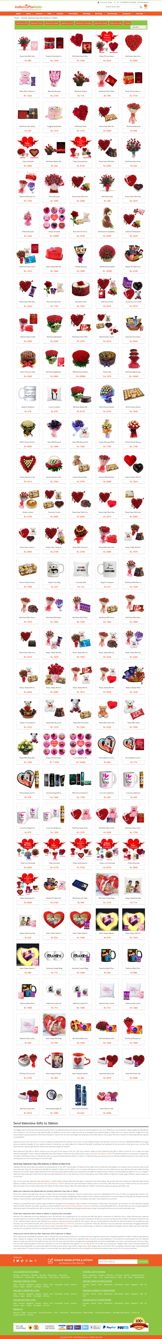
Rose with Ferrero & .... (81, 232)
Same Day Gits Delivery (103, 1313)
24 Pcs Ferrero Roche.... (107, 407)
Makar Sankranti (110, 1277)
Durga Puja (92, 1275)
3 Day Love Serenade (28, 863)
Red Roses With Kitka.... (133, 617)
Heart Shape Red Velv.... (54, 267)
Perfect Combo (28, 512)
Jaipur (23, 1287)
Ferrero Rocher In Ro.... (54, 477)
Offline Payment (76, 1313)
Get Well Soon (18, 1277)
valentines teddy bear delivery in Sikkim (58, 1223)
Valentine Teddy (101, 23)
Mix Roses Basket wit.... (81, 1038)
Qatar (127, 1284)
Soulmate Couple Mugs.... (81, 968)
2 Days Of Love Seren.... (107, 56)
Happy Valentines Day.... (133, 898)
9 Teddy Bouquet (81, 267)
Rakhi (18, 13)
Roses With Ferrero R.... (81, 547)
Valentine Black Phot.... (107, 968)
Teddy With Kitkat (133, 723)
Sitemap (30, 1315)
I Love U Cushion (54, 407)
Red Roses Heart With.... (80, 56)
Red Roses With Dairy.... (54, 617)
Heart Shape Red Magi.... (54, 1038)
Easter (130, 1277)
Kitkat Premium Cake (27, 372)
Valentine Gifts (22, 23)
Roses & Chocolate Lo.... (54, 56)
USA (84, 1287)
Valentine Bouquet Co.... (27, 196)
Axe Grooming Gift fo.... (54, 793)
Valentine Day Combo (27, 337)
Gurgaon (38, 1284)
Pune (51, 1284)
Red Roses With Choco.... (27, 617)
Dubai (100, 1284)
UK (146, 1284)
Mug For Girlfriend (27, 407)
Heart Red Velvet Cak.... (107, 1073)
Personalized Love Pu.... (107, 758)
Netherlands (108, 1284)
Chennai (73, 1284)
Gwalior (29, 1287)
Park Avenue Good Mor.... (81, 1109)
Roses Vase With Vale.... (28, 56)
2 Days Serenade (28, 161)
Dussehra (101, 1275)
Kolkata (16, 1287)
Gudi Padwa (87, 1277)
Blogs (23, 1313)
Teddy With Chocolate (80, 723)
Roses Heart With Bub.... (27, 302)
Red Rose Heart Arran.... (80, 828)
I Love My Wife (81, 582)
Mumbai (22, 1284)
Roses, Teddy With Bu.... (54, 652)
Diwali (85, 1275)
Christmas (118, 1275)
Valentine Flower (51, 23)
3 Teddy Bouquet (28, 232)
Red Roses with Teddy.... (28, 126)
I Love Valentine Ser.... (80, 758)
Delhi (15, 1284)
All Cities (46, 1287)
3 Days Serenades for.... (81, 863)
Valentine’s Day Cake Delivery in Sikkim (50, 1183)
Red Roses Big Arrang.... (133, 372)
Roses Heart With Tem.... (80, 196)
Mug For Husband (107, 582)
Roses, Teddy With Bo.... (133, 547)
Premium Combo (54, 512)
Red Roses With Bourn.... (133, 582)
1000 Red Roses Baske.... (80, 372)
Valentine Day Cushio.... (107, 1003)
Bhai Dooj (110, 1275)
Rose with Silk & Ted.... (54, 302)
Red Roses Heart (81, 126)
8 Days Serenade (54, 232)
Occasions (127, 13)
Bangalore (30, 1284)
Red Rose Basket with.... (107, 1038)
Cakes (28, 13)
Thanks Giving (54, 1277)
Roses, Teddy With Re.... (107, 688)
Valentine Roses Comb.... (27, 267)
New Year (42, 1275)
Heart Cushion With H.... (133, 477)
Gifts (49, 13)
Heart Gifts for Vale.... (107, 1109)
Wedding (86, 13)
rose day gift (87, 1244)
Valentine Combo (107, 302)
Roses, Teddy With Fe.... (28, 688)
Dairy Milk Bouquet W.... (80, 442)
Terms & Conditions (45, 1313)
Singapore (134, 1284)
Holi (125, 1277)
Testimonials (64, 1313)
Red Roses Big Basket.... (54, 372)
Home (17, 18)
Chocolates (73, 13)
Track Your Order (106, 2)
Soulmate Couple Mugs (54, 968)
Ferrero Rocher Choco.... (27, 582)
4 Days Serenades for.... (28, 898)
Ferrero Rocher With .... (81, 477)
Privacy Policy (32, 1313)
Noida (45, 1284)
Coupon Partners (19, 1315)
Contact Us (135, 1313)
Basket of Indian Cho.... (54, 898)
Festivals (139, 13)
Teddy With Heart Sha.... (107, 723)
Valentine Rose (36, 23)
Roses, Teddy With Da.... (133, 652)
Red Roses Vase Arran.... (133, 161)
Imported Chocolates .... (133, 337)
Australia (86, 1284)
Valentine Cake (116, 23)
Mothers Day (52, 1275)
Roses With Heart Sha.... (107, 547)
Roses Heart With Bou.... (107, 161)
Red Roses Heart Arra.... (133, 56)
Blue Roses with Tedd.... (81, 898)
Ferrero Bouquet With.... (107, 442)
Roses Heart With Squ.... (133, 512)
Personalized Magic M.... (54, 1109)
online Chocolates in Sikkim (102, 1154)
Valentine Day (30, 1277)
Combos (60, 13)
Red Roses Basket (81, 91)
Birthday (98, 13)
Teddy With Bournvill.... (54, 723)
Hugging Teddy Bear (54, 126)
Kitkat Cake (107, 372)
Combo (127, 23)
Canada (93, 1284)
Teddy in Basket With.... (134, 688)
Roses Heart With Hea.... (133, 196)
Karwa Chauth (139, 1277)
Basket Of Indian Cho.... (133, 267)
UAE (141, 1284)
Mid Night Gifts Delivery (121, 1313)
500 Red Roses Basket (107, 267)
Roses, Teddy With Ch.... (107, 652)
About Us (16, 1313)
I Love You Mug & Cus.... (28, 828)
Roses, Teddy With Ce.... (81, 652)
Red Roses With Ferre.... (107, 617)
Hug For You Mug (54, 582)
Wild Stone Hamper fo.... (80, 793)
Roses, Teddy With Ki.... (81, 688)
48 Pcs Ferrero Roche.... (28, 442)
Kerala (67, 1284)
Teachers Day (65, 1277)
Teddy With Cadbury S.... (27, 91)
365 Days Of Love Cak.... (28, 1073)
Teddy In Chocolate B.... (28, 723)
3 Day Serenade (54, 863)
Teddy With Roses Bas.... (27, 758)
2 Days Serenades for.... (81, 161)
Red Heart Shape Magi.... (107, 898)
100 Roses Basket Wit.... (81, 407)
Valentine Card (67, 23)
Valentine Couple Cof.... (54, 1003)
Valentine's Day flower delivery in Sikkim (75, 1206)
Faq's (56, 1313)
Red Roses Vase (107, 196)
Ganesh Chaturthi (138, 1275)
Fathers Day (63, 1275)
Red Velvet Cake (80, 302)
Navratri (127, 1275)
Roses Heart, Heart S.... (28, 547)
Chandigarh (37, 1287)
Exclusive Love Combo (133, 302)
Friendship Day (42, 1277)
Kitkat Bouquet (54, 196)
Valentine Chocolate (84, 23)
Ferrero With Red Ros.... (107, 477)
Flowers (39, 13)
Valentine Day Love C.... (107, 337)
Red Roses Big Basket (54, 337)
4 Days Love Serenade (107, 863)
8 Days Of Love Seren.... (54, 758)
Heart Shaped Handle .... (54, 1073)
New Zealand (118, 1284)
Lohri (101, 1277)
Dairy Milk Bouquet (54, 442)
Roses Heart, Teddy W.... (54, 547)
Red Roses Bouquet (134, 126)
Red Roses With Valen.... (107, 91)
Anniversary (112, 13)
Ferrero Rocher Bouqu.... (133, 442)
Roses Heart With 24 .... (107, 126)
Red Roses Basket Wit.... (54, 161)
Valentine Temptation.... (133, 232)
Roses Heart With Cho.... (80, 512)
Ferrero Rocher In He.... (28, 477)
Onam (95, 1277)
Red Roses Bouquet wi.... (133, 1038)
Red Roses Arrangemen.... (107, 232)
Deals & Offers (88, 1313)
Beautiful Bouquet (54, 91)
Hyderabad (59, 1284)
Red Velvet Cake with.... (28, 1109)
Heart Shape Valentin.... (54, 933)
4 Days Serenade (133, 863)
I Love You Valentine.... (107, 793)
